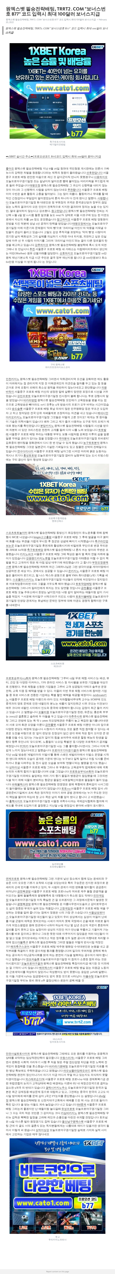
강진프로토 (24, 396)
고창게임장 (66, 908)
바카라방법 (30, 400)
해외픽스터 (46, 967)
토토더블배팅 (84, 596)
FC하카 (24, 746)
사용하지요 (101, 177)
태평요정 (34, 185)
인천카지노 (12, 379)
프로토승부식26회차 (81, 771)
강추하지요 (41, 245)
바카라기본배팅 (58, 1066)
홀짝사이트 (16, 801)
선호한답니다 (94, 172)
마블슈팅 (88, 976)
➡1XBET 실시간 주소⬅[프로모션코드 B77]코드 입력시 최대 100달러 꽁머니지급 (53, 156)
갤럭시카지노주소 (56, 1087)
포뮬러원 (43, 712)
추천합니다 (74, 189)
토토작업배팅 (84, 583)
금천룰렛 (50, 724)
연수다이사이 (25, 451)
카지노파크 (26, 554)
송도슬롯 (17, 408)
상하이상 (14, 767)
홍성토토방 (30, 455)
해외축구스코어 (19, 946)
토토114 (66, 788)
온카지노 (73, 571)
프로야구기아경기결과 (65, 750)
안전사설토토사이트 (18, 1053)
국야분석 (64, 438)
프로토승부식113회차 (18, 678)
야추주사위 (75, 716)
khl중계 (81, 1104)
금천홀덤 (86, 588)
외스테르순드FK (35, 1079)
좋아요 (10, 168)
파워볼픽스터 (20, 784)
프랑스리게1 (67, 1057)
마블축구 (22, 942)
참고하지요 (63, 219)
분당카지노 (47, 425)
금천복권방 (24, 891)
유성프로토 (68, 1109)
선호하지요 (66, 253)
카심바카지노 (69, 1113)
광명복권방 (24, 904)
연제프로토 (12, 878)
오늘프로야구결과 (32, 963)
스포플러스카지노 (23, 579)
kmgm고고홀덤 (43, 537)
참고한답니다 (59, 211)
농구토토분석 (91, 442)
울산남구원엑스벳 (73, 1121)
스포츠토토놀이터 (16, 532)
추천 (32, 249)
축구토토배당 (35, 549)
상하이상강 (42, 1130)
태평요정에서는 (81, 223)
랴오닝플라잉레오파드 (76, 1070)
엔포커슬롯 (33, 959)
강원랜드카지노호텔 (38, 558)
